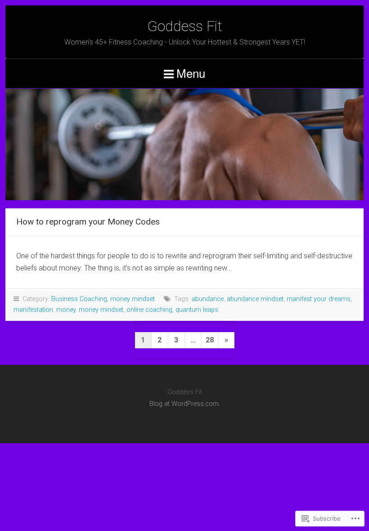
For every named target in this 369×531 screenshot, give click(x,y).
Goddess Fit (184, 26)
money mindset (132, 299)
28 (210, 340)
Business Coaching (79, 299)
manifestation (33, 310)
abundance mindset (255, 299)
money (66, 310)
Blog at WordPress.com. (184, 404)
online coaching (149, 310)
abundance (208, 299)
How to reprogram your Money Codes (88, 221)
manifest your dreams (319, 299)
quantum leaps (197, 310)
